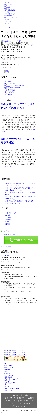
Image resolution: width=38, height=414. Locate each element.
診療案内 (7, 8)
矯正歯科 (8, 224)
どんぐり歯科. (15, 410)
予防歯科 (8, 217)
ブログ (6, 25)
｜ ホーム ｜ (15, 395)
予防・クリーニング (11, 17)
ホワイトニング (9, 14)
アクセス (7, 19)
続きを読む (8, 166)
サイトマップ (8, 27)
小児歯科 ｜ (32, 398)
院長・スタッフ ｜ (11, 398)
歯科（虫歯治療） (10, 10)
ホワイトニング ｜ (12, 400)
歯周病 (7, 221)
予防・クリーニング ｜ (28, 400)
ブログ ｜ (29, 403)
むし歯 (7, 215)
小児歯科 (7, 12)
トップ (6, 98)
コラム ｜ (21, 403)
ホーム (6, 2)
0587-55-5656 (5, 255)
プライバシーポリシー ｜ (21, 406)
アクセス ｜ (13, 403)
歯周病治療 (8, 16)
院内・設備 (8, 4)
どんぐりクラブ (9, 21)
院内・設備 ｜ (26, 395)
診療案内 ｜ (23, 398)
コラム (6, 23)
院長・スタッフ (9, 6)
